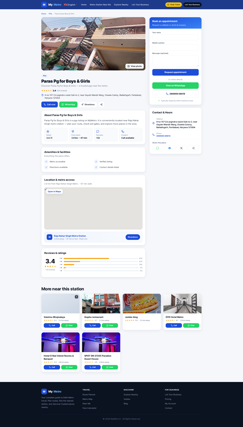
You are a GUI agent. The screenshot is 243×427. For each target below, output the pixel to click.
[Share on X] (181, 148)
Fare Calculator (89, 408)
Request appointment (175, 72)
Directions (90, 104)
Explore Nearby (121, 4)
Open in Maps (54, 191)
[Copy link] (193, 148)
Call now (51, 104)
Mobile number (158, 43)
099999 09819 (177, 93)
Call (53, 325)
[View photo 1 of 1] (93, 43)
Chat (71, 325)
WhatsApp (70, 104)
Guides (127, 399)
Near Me (86, 403)
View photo (136, 66)
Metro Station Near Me (100, 4)
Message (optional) (160, 53)
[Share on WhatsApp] (157, 148)
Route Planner (89, 394)
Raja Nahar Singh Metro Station (70, 236)
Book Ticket (175, 5)
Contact (168, 408)
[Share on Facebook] (169, 148)
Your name (156, 32)
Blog (126, 403)
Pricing (168, 399)
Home (83, 4)
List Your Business (140, 4)
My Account (170, 403)
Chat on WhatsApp (175, 85)
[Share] (101, 104)
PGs (50, 14)
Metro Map (88, 399)
